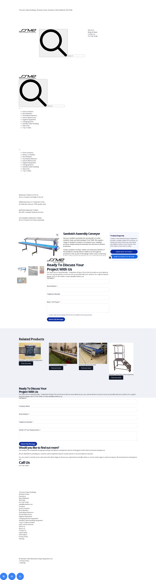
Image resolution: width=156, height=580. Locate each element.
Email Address (52, 286)
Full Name (51, 278)
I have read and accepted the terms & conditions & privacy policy (70, 315)
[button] (57, 235)
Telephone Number (53, 294)
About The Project (54, 302)
